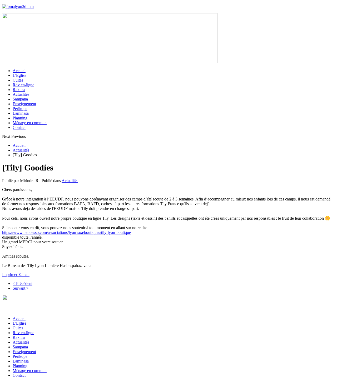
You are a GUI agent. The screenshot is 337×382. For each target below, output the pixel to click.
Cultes (18, 80)
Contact (19, 127)
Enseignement (24, 104)
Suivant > (21, 288)
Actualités (21, 94)
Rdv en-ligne (23, 85)
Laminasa (21, 113)
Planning (20, 118)
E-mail (23, 274)
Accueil (19, 70)
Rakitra (19, 89)
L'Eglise (19, 75)
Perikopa (20, 108)
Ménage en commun (30, 122)
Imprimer (10, 274)
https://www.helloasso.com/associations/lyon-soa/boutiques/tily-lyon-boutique (66, 232)
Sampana (20, 99)
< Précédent (22, 283)
